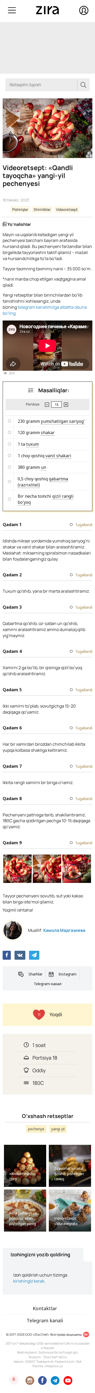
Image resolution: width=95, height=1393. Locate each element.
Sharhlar (35, 973)
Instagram (68, 973)
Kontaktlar (45, 1308)
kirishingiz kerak (28, 1281)
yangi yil (58, 1128)
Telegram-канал (47, 983)
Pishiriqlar (20, 209)
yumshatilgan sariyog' (63, 421)
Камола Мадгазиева (64, 930)
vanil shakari (58, 456)
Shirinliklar (42, 209)
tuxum (32, 444)
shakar (48, 432)
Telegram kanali (45, 1320)
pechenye (36, 1128)
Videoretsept (67, 209)
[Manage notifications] (14, 1379)
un (43, 467)
